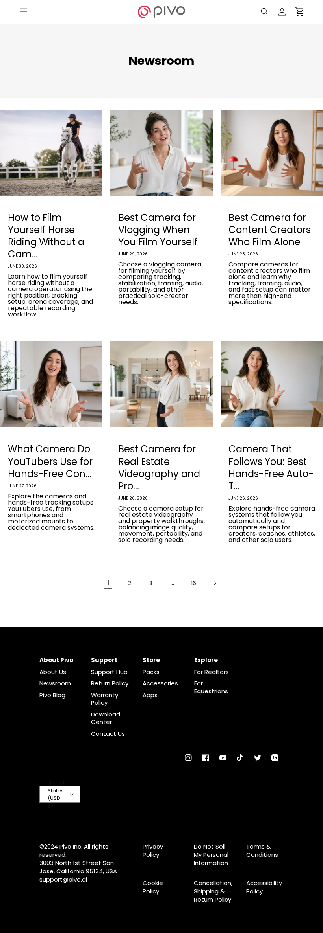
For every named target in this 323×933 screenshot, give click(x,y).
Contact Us (108, 734)
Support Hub (109, 672)
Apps (150, 695)
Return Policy (109, 683)
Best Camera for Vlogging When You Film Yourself (158, 229)
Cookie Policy (153, 887)
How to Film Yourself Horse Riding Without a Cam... (46, 236)
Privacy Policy (153, 850)
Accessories (160, 683)
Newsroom (55, 683)
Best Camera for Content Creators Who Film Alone (269, 229)
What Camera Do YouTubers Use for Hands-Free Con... (50, 461)
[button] (23, 11)
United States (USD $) (56, 794)
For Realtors (211, 672)
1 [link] (109, 583)
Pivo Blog (52, 695)
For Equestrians (211, 687)
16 (193, 583)
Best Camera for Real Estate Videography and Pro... (159, 467)
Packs (151, 672)
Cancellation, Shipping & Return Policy (213, 891)
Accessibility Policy (264, 887)
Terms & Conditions (262, 850)
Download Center (105, 718)
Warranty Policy (104, 699)
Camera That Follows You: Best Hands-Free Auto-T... (271, 467)
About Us (52, 672)
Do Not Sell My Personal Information (211, 854)
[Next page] (214, 583)
